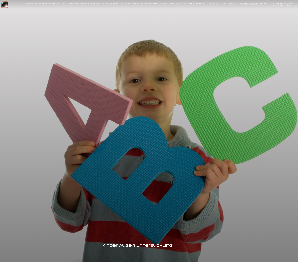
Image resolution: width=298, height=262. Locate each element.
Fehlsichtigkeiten (174, 3)
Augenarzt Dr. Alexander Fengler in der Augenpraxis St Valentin (46, 3)
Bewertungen (125, 3)
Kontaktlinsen (188, 3)
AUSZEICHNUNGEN (74, 3)
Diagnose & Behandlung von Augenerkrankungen (149, 3)
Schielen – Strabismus (267, 3)
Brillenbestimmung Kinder (284, 3)
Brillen (210, 3)
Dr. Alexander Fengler (110, 3)
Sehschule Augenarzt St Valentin (282, 5)
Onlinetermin (85, 3)
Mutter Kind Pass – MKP (230, 3)
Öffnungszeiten (96, 3)
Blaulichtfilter (201, 3)
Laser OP (218, 3)
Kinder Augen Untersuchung (249, 3)
